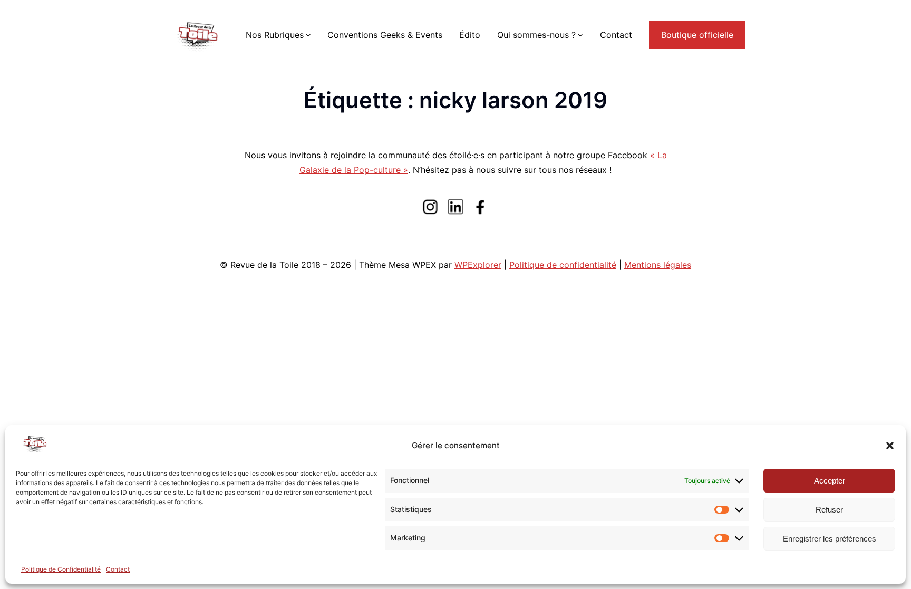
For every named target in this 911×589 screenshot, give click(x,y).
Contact (118, 569)
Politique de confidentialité (562, 264)
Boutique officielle (697, 35)
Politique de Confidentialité (61, 569)
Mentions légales (657, 264)
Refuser (829, 509)
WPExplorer (477, 264)
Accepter (829, 480)
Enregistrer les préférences (829, 538)
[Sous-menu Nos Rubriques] (308, 34)
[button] (890, 445)
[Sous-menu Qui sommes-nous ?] (580, 34)
